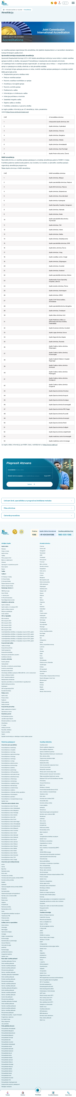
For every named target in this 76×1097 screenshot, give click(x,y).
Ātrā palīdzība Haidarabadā (8, 1044)
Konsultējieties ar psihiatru (8, 796)
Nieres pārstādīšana (45, 861)
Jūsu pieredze (5, 1023)
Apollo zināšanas (5, 604)
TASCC (3, 734)
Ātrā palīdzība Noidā (6, 1073)
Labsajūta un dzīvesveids (46, 1004)
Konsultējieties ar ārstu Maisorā (9, 846)
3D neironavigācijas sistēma (47, 926)
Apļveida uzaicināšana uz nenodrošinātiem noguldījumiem (16, 681)
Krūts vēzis (4, 873)
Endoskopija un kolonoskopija (47, 991)
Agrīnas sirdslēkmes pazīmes (47, 751)
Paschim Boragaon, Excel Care (47, 678)
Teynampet (42, 553)
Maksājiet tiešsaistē (6, 1086)
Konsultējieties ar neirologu (8, 752)
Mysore (41, 593)
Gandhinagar (43, 664)
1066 (59, 3)
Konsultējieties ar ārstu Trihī (8, 857)
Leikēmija (42, 818)
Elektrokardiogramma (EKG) (47, 988)
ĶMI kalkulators (43, 1011)
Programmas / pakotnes (7, 1017)
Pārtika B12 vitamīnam (45, 769)
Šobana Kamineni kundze (7, 583)
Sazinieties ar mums (6, 711)
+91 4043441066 (47, 535)
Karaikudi (42, 606)
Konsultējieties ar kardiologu (8, 747)
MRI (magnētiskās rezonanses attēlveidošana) (51, 977)
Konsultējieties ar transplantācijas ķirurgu (11, 799)
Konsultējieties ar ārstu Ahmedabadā (10, 823)
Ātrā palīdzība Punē (6, 1075)
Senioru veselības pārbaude (8, 972)
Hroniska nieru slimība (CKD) (47, 798)
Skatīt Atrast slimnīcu (22, 1093)
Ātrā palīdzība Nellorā (6, 1071)
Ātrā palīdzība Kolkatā (6, 1057)
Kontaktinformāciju (6, 690)
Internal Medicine (5, 943)
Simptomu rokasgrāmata (46, 881)
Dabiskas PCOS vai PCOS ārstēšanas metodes (51, 778)
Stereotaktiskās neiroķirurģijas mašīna (49, 946)
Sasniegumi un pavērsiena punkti (9, 564)
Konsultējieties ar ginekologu (8, 770)
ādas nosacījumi (44, 832)
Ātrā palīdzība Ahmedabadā (8, 1028)
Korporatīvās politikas (6, 648)
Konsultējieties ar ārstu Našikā (9, 848)
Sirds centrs (43, 571)
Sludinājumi (4, 686)
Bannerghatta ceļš (44, 579)
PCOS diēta (43, 780)
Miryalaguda (43, 622)
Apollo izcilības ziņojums (7, 609)
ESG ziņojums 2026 (6, 629)
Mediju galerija (5, 702)
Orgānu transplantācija (7, 936)
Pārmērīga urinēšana (45, 887)
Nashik (41, 658)
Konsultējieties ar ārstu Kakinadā (9, 835)
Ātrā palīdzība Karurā (6, 1053)
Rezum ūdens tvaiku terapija (47, 937)
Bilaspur (42, 682)
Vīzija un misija (5, 551)
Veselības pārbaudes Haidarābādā (9, 974)
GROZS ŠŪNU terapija (45, 852)
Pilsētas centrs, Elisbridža (46, 662)
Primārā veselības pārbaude (8, 979)
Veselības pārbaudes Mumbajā (9, 1001)
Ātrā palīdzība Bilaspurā (7, 1035)
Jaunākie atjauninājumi (7, 718)
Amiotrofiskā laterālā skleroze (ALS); (49, 789)
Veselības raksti (44, 745)
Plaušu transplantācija (45, 867)
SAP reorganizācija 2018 (7, 688)
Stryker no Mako (44, 924)
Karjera (3, 569)
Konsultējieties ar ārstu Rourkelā (9, 855)
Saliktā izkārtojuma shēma (8, 684)
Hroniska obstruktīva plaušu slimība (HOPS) (12, 877)
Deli (41, 638)
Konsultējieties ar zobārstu (8, 790)
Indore (41, 649)
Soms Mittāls (4, 593)
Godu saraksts (5, 613)
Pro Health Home (5, 1019)
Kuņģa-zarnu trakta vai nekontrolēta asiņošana (51, 905)
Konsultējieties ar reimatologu (9, 781)
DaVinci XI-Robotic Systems (47, 915)
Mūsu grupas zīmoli (6, 557)
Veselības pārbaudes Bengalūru (9, 988)
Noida (41, 642)
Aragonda (42, 602)
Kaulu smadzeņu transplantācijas (48, 791)
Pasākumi (3, 700)
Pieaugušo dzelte (44, 908)
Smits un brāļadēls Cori (45, 921)
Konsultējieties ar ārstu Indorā (9, 832)
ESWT (41, 941)
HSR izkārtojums (44, 584)
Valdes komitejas (5, 645)
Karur (41, 597)
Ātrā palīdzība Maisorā (7, 1066)
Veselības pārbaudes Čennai (8, 961)
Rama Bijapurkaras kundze (8, 600)
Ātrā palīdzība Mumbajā (7, 1064)
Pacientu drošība (5, 732)
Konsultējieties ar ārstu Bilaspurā (9, 828)
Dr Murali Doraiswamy (6, 597)
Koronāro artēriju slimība (7, 880)
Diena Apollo (4, 566)
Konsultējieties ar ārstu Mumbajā (9, 812)
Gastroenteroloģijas (6, 931)
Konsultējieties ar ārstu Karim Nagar (10, 821)
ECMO (41, 933)
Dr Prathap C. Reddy (6, 576)
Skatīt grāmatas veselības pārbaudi (53, 1093)
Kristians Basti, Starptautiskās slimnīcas (50, 675)
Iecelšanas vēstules (6, 657)
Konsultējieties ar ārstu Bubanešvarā (10, 826)
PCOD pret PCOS (44, 760)
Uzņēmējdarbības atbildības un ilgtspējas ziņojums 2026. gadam (17, 640)
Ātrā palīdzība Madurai (7, 1062)
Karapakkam (43, 568)
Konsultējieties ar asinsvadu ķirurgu (10, 774)
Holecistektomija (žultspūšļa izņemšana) (50, 854)
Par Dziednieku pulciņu (7, 716)
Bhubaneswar (43, 680)
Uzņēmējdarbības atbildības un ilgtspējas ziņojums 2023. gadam (17, 634)
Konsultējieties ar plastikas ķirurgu (10, 776)
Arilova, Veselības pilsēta (46, 631)
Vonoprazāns (43, 971)
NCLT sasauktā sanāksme (7, 677)
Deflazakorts (43, 957)
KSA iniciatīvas (5, 618)
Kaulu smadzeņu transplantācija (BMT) (49, 847)
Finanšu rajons (43, 613)
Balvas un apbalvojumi (7, 560)
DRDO (41, 611)
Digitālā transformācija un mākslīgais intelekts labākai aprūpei (16, 736)
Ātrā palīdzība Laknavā (7, 1059)
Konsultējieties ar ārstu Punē (8, 819)
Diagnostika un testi (45, 975)
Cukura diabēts (43, 805)
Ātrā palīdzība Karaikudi (7, 1051)
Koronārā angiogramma (45, 984)
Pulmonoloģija (5, 938)
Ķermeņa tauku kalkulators (46, 1015)
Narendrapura (43, 671)
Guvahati (42, 673)
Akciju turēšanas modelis (7, 675)
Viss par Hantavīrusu (45, 783)
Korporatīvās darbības (6, 652)
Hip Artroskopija (44, 872)
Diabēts (3, 882)
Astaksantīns (43, 955)
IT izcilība (3, 725)
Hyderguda (42, 615)
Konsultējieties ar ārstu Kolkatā (9, 815)
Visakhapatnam (43, 629)
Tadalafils (42, 968)
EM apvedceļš (43, 669)
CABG (41, 850)
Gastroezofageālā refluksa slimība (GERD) (11, 886)
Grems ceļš (42, 548)
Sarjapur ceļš (43, 591)
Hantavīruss (43, 809)
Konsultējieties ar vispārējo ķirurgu (10, 783)
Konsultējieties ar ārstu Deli (8, 817)
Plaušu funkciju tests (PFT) (46, 995)
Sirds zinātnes (5, 925)
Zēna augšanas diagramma (46, 749)
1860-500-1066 (64, 535)
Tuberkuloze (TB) (5, 915)
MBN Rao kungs (5, 591)
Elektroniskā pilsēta (45, 582)
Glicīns (41, 959)
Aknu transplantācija (45, 865)
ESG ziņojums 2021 (6, 620)
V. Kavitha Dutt (5, 595)
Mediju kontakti (5, 704)
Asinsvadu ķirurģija (6, 945)
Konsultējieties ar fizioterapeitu (9, 794)
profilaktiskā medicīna (6, 952)
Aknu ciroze (43, 821)
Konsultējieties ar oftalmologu (9, 779)
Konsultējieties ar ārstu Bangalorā (9, 810)
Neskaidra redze (5, 871)
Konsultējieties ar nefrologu (8, 758)
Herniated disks (5, 891)
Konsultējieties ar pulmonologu (9, 765)
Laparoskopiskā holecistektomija (48, 856)
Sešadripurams (43, 588)
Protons (42, 573)
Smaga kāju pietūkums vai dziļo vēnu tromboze (51, 901)
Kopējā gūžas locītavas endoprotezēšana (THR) (52, 874)
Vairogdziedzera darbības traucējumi (10, 913)
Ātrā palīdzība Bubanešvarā (8, 1033)
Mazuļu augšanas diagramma (47, 747)
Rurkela (42, 684)
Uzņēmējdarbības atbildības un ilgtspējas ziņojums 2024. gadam (17, 636)
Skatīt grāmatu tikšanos (7, 1093)
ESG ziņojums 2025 (6, 627)
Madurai (42, 595)
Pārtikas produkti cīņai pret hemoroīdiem (50, 774)
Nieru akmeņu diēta (45, 756)
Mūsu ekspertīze (5, 1021)
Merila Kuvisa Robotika (45, 919)
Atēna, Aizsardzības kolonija (47, 644)
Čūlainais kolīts (5, 918)
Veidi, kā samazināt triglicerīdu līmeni (49, 765)
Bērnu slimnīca (43, 564)
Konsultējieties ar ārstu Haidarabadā (10, 808)
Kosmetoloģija (5, 949)
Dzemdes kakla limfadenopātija (47, 894)
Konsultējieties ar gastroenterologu (10, 754)
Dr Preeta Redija (5, 579)
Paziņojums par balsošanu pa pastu (10, 654)
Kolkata (41, 667)
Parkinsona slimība (6, 907)
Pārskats (3, 549)
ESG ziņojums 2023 (6, 623)
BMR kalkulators (44, 1013)
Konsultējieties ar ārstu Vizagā (9, 859)
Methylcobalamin (44, 964)
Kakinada (42, 635)
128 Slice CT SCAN (44, 939)
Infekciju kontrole (5, 727)
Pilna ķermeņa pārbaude (7, 970)
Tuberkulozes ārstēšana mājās (47, 758)
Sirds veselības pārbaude (7, 963)
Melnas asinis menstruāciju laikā (48, 771)
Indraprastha (43, 640)
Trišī (41, 604)
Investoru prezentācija (7, 668)
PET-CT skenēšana (44, 982)
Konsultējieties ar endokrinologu (9, 787)
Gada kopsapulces (6, 650)
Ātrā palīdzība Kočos (6, 1055)
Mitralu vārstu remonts (45, 870)
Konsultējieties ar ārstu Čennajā (9, 806)
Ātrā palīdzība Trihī (6, 1080)
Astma (3, 866)
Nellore (41, 600)
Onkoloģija (4, 927)
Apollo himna (4, 553)
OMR (41, 555)
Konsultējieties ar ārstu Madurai (9, 844)
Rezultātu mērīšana (6, 729)
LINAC (41, 930)
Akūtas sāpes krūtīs (45, 883)
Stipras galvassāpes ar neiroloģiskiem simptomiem (52, 899)
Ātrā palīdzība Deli (6, 1039)
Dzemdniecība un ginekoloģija (9, 940)
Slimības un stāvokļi (45, 787)
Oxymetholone (43, 966)
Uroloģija (3, 934)
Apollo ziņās (4, 695)
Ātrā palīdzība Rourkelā (7, 1077)
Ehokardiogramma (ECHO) (46, 986)
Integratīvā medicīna (6, 954)
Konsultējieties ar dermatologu (9, 785)
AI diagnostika (43, 944)
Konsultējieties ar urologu (8, 761)
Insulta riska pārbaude (7, 997)
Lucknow (42, 646)
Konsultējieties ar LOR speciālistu (10, 772)
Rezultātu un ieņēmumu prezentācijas (11, 666)
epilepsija (3, 884)
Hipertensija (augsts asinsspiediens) (10, 893)
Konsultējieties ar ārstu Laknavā (9, 841)
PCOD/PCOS (4, 904)
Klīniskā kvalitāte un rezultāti (14, 9)
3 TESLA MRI (43, 928)
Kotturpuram (43, 559)
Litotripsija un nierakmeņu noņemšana (49, 863)
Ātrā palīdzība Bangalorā (7, 1030)
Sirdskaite (3, 889)
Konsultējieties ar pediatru (8, 767)
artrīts (3, 864)
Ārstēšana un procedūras (46, 841)
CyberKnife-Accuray (45, 917)
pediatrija (3, 947)
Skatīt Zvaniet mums (68, 1093)
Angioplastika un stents (46, 843)
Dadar (41, 653)
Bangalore (42, 577)
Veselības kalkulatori (45, 1009)
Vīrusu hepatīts (5, 920)
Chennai (42, 546)
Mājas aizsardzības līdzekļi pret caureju (49, 776)
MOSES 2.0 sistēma (45, 935)
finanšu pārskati (5, 661)
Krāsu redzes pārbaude (45, 1017)
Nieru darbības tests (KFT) (46, 1002)
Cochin (41, 575)
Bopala (41, 687)
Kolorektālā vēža (44, 800)
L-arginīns (42, 962)
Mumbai (42, 651)
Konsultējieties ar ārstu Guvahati (9, 830)
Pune (41, 655)
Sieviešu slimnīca (44, 566)
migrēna (3, 902)
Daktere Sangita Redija (7, 585)
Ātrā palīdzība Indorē (6, 1046)
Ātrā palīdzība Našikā (6, 1068)
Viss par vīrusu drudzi (45, 767)
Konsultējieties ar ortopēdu (8, 749)
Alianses (3, 562)
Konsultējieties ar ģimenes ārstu (9, 763)
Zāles (41, 950)
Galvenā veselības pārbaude (8, 968)
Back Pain (3, 869)
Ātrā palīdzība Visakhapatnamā (9, 1082)
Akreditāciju (4, 723)
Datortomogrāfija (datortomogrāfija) (49, 980)
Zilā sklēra (42, 903)
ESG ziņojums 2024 (6, 625)
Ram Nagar (42, 633)
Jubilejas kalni (43, 617)
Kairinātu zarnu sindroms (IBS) (8, 895)
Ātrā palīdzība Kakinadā (7, 1048)
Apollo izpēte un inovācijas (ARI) (9, 607)
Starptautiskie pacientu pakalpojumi (10, 1084)
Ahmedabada (43, 660)
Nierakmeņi (4, 898)
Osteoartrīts (43, 823)
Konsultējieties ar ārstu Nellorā (9, 853)
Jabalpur (42, 689)
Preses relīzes (5, 697)
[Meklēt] (55, 3)
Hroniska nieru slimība (7, 875)
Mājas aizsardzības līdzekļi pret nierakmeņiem (51, 754)
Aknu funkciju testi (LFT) (46, 997)
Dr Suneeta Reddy (6, 581)
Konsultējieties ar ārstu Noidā (8, 850)
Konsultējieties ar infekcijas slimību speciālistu (13, 792)
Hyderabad (42, 608)
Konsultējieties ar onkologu (8, 756)
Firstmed (42, 562)
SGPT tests (43, 993)
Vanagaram (42, 550)
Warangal (42, 626)
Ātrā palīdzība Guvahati (7, 1042)
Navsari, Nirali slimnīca (45, 691)
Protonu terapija (44, 876)
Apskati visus (4, 801)
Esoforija (42, 896)
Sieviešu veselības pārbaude (8, 965)
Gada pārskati (4, 664)
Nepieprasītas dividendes (7, 679)
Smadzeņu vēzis (44, 794)
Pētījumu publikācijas (6, 611)
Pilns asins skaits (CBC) (46, 1000)
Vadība (3, 555)
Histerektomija (43, 858)
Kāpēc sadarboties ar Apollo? (8, 709)
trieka (2, 911)
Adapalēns (42, 953)
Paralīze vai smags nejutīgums (47, 892)
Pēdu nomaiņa (43, 845)
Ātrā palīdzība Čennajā (7, 1037)
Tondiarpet (42, 557)
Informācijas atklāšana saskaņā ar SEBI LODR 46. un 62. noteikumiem (18, 672)
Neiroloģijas (4, 929)
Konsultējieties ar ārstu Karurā (9, 839)
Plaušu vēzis (4, 900)
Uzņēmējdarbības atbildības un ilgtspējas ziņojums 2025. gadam (17, 638)
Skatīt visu (42, 785)
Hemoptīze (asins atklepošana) (47, 885)
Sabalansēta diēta (44, 762)
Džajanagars (43, 586)
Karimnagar (42, 620)
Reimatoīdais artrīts (6, 909)
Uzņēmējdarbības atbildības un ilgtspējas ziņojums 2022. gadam (17, 632)
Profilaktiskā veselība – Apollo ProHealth (11, 1014)
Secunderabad (43, 624)
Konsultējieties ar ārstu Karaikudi (9, 837)
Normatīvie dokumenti (7, 670)
